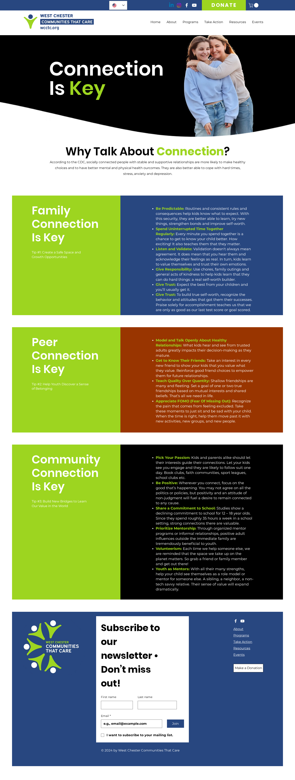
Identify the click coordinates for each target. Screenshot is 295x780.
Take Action (242, 642)
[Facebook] (186, 5)
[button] (254, 5)
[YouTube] (194, 5)
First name (108, 697)
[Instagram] (179, 5)
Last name (145, 697)
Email (106, 716)
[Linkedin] (171, 5)
